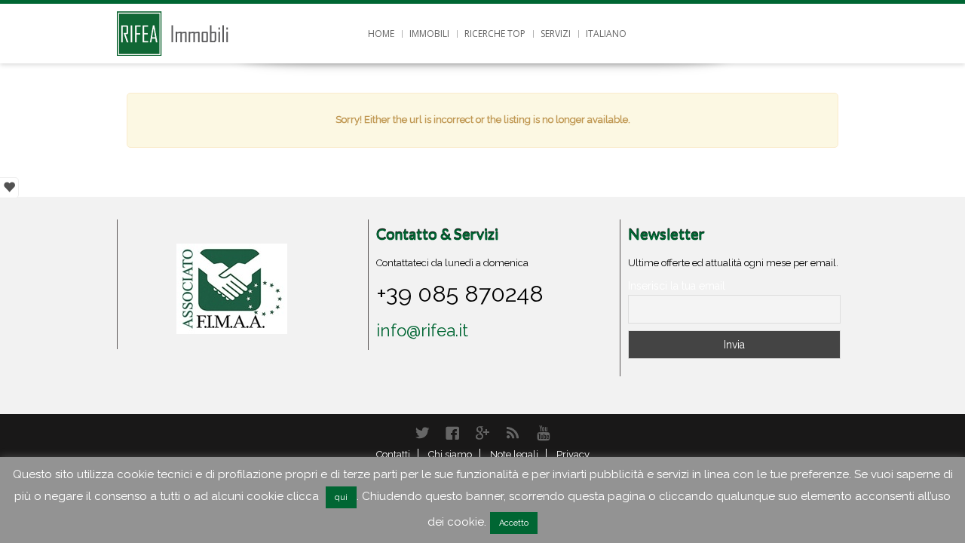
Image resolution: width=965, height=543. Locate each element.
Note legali (514, 454)
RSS (512, 433)
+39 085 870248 (460, 293)
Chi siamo (450, 454)
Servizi (556, 33)
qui (341, 497)
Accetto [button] (513, 523)
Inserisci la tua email (676, 286)
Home (381, 33)
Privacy (573, 454)
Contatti (393, 454)
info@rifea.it (422, 330)
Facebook (452, 433)
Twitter (422, 433)
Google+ (482, 433)
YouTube (543, 433)
